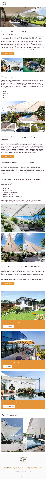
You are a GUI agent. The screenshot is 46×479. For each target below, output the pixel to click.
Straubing (36, 467)
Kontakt (29, 471)
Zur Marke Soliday (8, 326)
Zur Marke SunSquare (9, 406)
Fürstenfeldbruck (38, 468)
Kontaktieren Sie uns (7, 53)
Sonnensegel (4, 43)
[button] (44, 3)
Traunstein (24, 468)
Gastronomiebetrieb (8, 46)
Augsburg (5, 467)
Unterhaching (30, 468)
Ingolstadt (28, 467)
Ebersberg (9, 468)
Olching (5, 468)
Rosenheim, (19, 468)
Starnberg (14, 468)
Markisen (11, 43)
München (41, 467)
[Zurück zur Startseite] (4, 3)
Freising (23, 467)
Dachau (19, 467)
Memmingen (15, 467)
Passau (32, 467)
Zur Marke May (8, 366)
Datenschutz (23, 471)
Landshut (10, 467)
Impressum (17, 471)
